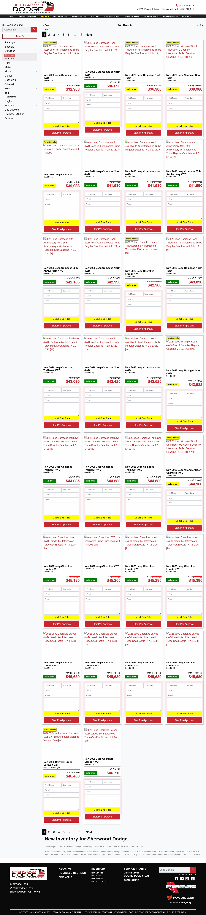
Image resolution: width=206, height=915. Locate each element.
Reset (19, 36)
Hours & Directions (72, 873)
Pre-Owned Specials (100, 881)
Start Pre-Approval (61, 132)
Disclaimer (131, 880)
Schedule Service (131, 872)
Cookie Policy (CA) (136, 875)
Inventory (98, 868)
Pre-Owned (96, 875)
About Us (65, 868)
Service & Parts (135, 868)
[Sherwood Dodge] (33, 7)
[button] (11, 16)
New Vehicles (97, 872)
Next (89, 34)
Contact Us (25, 912)
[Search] (34, 29)
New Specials (97, 878)
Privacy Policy (61, 912)
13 (80, 34)
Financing (65, 877)
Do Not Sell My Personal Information (106, 912)
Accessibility (42, 912)
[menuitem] (20, 55)
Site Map (77, 912)
